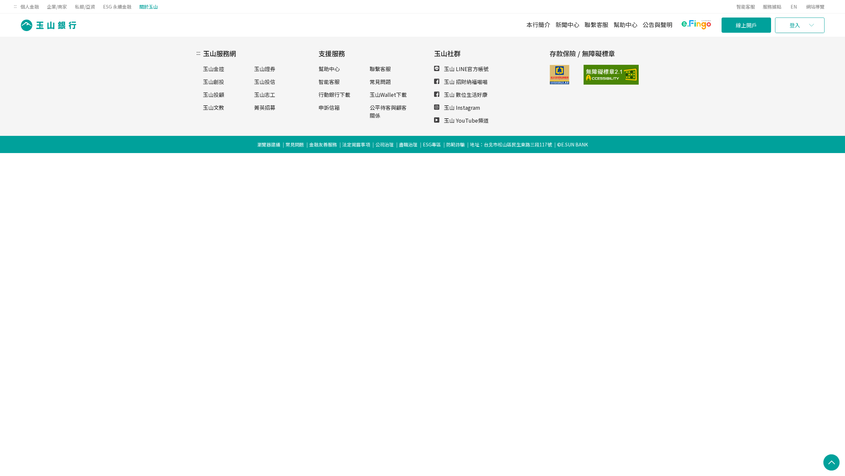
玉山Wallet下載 (388, 95)
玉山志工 (264, 95)
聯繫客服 (596, 24)
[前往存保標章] (559, 82)
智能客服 (745, 6)
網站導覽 (815, 6)
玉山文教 (213, 107)
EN (794, 6)
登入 (795, 25)
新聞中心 (567, 24)
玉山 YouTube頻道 (466, 120)
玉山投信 (264, 82)
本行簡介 (538, 24)
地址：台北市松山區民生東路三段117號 (511, 144)
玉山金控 (213, 69)
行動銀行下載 (334, 95)
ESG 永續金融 (117, 6)
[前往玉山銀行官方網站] (47, 25)
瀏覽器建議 (268, 144)
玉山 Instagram (461, 107)
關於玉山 (148, 6)
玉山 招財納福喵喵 (465, 82)
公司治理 (384, 144)
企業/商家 (57, 6)
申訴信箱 (329, 107)
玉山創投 (213, 82)
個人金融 (29, 6)
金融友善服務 (323, 144)
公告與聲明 (657, 24)
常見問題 (380, 82)
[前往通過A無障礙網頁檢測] (596, 75)
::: (15, 6)
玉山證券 (264, 69)
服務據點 (772, 6)
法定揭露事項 (356, 144)
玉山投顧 (213, 95)
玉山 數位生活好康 (465, 95)
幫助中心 (625, 24)
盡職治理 (408, 144)
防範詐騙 (455, 144)
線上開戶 (746, 25)
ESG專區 (432, 144)
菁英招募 (264, 107)
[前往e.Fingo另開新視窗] (696, 26)
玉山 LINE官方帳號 (466, 69)
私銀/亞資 (85, 6)
